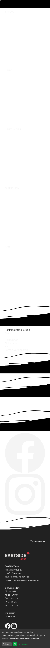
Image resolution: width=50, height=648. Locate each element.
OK (15, 644)
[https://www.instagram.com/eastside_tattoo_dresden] (25, 514)
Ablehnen (7, 644)
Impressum (10, 613)
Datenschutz (10, 616)
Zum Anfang (36, 541)
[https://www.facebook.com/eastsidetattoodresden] (25, 471)
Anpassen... (24, 644)
